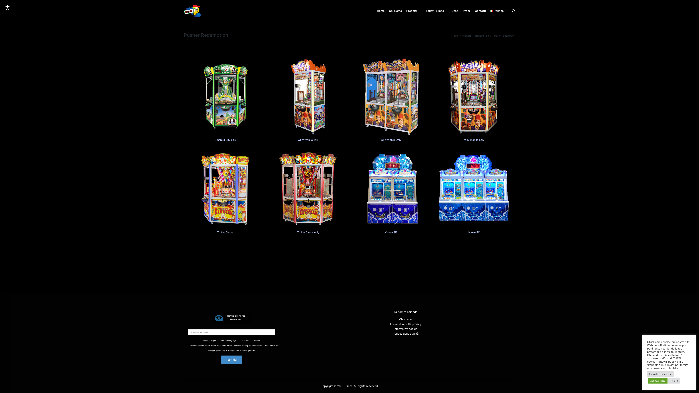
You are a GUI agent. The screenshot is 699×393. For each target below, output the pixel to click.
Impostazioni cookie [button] (660, 374)
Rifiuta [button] (674, 380)
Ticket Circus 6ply (308, 232)
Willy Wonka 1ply (308, 140)
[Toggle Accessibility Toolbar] (7, 7)
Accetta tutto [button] (657, 380)
